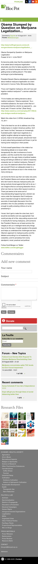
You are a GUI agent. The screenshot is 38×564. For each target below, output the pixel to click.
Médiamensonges (13, 38)
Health (4, 487)
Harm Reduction (8, 491)
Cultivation (6, 478)
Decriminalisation (8, 500)
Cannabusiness (7, 468)
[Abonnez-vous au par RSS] (36, 2)
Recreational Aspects (9, 459)
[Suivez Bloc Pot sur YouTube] (33, 2)
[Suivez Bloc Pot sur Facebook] (30, 2)
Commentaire (8, 284)
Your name (6, 267)
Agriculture (6, 455)
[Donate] (3, 321)
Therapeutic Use (8, 489)
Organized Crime (8, 518)
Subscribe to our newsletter (12, 338)
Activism (5, 498)
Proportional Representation (12, 525)
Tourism (6, 473)
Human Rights (7, 509)
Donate (10, 321)
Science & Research (9, 464)
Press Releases (7, 534)
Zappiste (13, 36)
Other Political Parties (9, 521)
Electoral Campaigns (9, 507)
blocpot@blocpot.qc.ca (9, 547)
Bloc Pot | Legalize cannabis (10, 6)
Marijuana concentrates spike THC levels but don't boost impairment (17, 366)
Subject (5, 276)
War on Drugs (7, 528)
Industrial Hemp (7, 475)
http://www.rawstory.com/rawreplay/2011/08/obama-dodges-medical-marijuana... (18, 112)
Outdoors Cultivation (10, 480)
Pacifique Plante (7, 523)
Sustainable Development (11, 485)
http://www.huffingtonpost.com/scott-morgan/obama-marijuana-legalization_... (16, 46)
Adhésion (4, 551)
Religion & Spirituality (9, 462)
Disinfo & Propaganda (9, 502)
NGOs (4, 516)
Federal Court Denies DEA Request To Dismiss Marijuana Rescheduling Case (17, 358)
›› (24, 373)
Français (18, 2)
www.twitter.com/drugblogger (12, 247)
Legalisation (6, 514)
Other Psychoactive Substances (13, 466)
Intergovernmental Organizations (13, 511)
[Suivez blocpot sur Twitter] (26, 2)
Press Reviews (7, 538)
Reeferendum (6, 536)
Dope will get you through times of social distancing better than (17, 393)
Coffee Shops (7, 471)
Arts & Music (6, 457)
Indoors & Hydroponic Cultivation (15, 482)
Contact (19, 559)
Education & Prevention (10, 505)
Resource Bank (7, 541)
